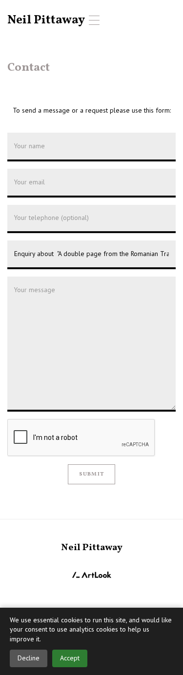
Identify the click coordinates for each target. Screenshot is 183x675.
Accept (70, 658)
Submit (91, 474)
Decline (29, 658)
